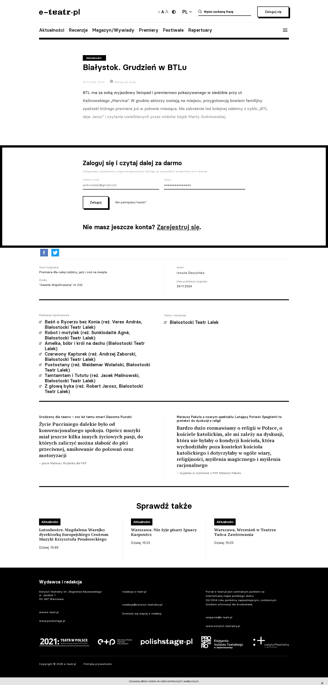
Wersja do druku (125, 82)
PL (185, 12)
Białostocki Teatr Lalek (194, 322)
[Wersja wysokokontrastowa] (174, 12)
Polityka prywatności (98, 664)
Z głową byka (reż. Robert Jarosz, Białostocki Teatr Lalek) (94, 388)
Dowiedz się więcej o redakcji (142, 613)
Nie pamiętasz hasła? (130, 202)
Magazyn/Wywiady (113, 30)
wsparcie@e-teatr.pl (219, 617)
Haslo (167, 179)
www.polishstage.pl (52, 621)
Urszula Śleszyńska (190, 273)
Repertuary (200, 30)
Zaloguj (95, 202)
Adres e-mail (91, 179)
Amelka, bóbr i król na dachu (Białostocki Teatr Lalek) (95, 346)
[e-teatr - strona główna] (59, 14)
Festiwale (173, 30)
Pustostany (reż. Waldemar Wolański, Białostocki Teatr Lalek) (97, 367)
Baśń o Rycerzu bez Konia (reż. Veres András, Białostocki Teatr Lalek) (93, 324)
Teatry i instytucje (175, 315)
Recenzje (78, 30)
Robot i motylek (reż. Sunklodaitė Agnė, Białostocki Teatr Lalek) (87, 335)
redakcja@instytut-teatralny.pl (142, 604)
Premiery (148, 30)
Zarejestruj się (178, 227)
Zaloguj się (273, 12)
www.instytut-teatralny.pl (223, 626)
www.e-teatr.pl (49, 612)
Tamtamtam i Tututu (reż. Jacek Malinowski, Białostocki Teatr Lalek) (92, 378)
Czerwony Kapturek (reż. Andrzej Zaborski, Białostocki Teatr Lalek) (90, 356)
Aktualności (51, 30)
